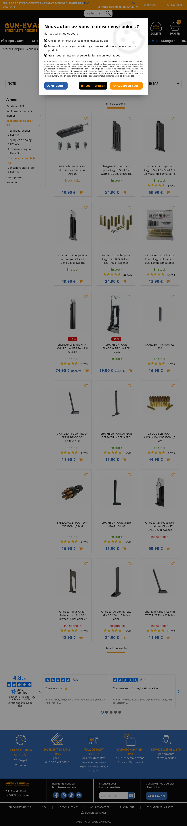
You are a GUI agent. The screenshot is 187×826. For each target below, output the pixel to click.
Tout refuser (94, 86)
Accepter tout (128, 86)
